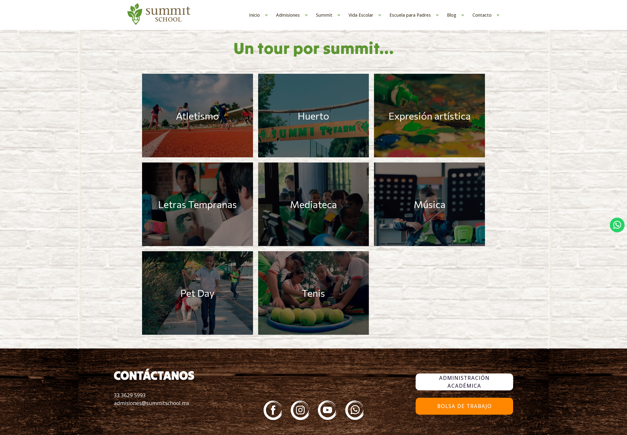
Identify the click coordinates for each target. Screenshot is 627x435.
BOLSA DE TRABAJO (464, 406)
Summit (324, 15)
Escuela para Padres (410, 15)
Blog (451, 15)
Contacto (482, 15)
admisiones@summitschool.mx (151, 403)
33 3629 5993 (130, 395)
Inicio (254, 15)
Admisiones (288, 15)
